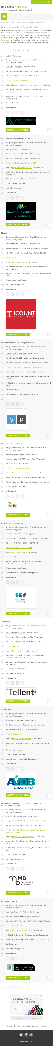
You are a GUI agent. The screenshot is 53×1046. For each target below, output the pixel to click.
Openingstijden (12, 103)
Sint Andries (24, 912)
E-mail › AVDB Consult (14, 734)
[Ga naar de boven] (49, 130)
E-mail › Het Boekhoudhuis (15, 926)
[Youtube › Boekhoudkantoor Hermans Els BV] (23, 198)
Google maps (29, 66)
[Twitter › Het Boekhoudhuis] (7, 958)
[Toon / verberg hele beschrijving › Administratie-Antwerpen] (29, 90)
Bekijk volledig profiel (18, 130)
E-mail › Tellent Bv (12, 646)
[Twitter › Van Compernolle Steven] (7, 496)
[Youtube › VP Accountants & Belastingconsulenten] (23, 404)
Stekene (22, 632)
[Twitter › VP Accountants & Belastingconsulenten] (7, 404)
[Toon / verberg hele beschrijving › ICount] (29, 268)
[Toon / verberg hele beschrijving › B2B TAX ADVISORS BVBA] (29, 557)
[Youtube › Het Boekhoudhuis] (23, 958)
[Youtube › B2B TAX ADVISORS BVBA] (23, 582)
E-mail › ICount (11, 258)
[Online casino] (26, 995)
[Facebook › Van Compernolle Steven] (13, 496)
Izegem (22, 454)
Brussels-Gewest (12, 720)
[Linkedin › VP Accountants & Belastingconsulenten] (18, 404)
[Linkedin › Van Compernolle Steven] (18, 496)
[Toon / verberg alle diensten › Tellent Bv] (29, 663)
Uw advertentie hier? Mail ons (26, 1018)
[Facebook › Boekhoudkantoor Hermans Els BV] (13, 198)
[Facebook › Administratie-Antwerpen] (13, 113)
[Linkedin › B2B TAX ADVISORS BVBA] (18, 582)
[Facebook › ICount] (13, 294)
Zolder (15, 149)
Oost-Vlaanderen (12, 632)
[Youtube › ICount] (23, 294)
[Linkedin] (31, 1035)
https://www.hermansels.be (22, 168)
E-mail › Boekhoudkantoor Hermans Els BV (21, 163)
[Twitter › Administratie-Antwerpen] (7, 113)
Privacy (31, 1041)
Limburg (8, 149)
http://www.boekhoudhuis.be (22, 930)
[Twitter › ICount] (7, 294)
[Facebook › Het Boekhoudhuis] (13, 958)
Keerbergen (23, 353)
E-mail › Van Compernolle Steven (17, 468)
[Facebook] (26, 1035)
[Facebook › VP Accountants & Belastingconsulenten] (13, 404)
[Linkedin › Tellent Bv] (18, 683)
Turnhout (18, 534)
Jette (21, 720)
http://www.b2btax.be (19, 552)
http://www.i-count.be (19, 262)
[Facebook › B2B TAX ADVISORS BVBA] (13, 582)
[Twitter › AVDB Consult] (7, 769)
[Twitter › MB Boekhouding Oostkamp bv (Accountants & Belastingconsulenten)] (7, 869)
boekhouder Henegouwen (11, 35)
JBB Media (24, 1041)
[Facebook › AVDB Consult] (13, 769)
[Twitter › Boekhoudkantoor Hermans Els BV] (7, 198)
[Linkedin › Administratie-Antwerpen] (18, 113)
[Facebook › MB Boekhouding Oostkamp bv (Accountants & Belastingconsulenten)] (13, 869)
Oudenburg (23, 244)
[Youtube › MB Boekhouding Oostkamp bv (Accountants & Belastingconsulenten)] (23, 869)
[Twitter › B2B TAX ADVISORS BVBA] (7, 582)
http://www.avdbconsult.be (21, 739)
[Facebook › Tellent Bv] (13, 683)
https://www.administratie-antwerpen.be (26, 85)
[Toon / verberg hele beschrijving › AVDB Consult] (29, 744)
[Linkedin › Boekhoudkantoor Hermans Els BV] (18, 198)
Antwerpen (9, 66)
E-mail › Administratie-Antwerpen (17, 80)
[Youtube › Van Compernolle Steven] (23, 496)
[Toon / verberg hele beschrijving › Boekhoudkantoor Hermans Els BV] (29, 173)
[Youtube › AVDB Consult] (23, 769)
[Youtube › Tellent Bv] (23, 683)
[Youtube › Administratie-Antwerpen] (23, 113)
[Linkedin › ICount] (18, 294)
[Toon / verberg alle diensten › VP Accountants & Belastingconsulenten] (29, 384)
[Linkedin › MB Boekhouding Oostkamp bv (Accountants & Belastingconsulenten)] (18, 869)
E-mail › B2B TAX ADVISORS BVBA (19, 548)
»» (28, 50)
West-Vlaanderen (12, 244)
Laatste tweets (12, 394)
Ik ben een (41, 2)
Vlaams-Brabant (11, 353)
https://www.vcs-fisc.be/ (20, 473)
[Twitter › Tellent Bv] (7, 683)
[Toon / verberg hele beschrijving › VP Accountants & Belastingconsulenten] (29, 377)
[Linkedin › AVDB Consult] (18, 769)
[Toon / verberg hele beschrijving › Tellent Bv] (29, 656)
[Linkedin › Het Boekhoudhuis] (18, 958)
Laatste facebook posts (15, 188)
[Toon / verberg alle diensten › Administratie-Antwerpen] (29, 97)
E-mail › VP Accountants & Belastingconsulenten (23, 367)
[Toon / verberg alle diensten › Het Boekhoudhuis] (29, 939)
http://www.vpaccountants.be (22, 372)
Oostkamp (23, 816)
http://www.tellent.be (19, 651)
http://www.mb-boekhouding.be (23, 837)
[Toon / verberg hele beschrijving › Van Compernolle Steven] (29, 477)
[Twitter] (21, 1035)
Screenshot (47, 85)
